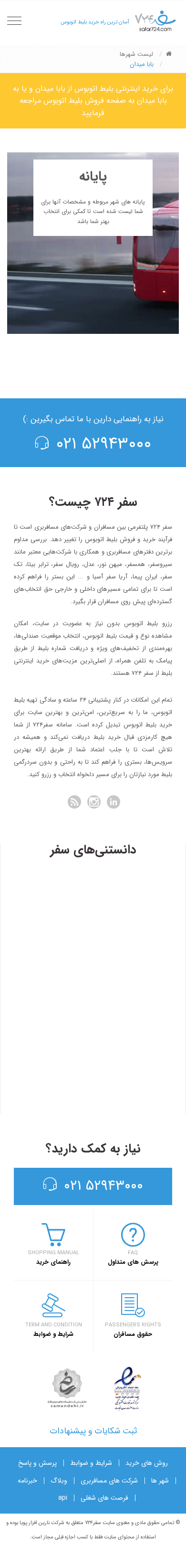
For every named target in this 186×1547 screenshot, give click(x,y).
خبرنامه (27, 1480)
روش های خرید (146, 1463)
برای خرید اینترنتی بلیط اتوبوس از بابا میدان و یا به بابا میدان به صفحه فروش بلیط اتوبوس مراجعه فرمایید (93, 101)
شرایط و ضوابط (91, 1463)
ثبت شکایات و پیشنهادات (93, 1431)
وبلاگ (59, 1480)
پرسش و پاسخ (37, 1463)
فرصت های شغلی (104, 1498)
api (62, 1498)
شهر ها (160, 1480)
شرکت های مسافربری (109, 1480)
